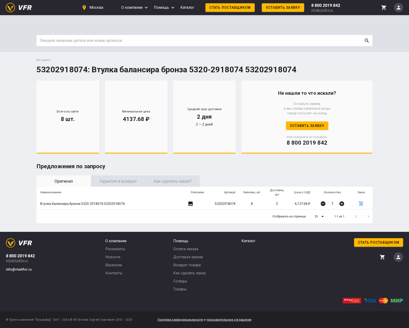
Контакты (114, 273)
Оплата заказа (185, 249)
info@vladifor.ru (322, 10)
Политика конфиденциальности (180, 319)
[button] (320, 216)
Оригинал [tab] (63, 181)
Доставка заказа (188, 257)
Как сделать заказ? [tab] (172, 181)
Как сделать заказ (189, 273)
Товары (180, 289)
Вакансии (113, 265)
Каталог (187, 7)
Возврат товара (187, 265)
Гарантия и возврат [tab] (118, 181)
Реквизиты (115, 249)
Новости (112, 257)
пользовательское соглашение (229, 319)
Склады (180, 281)
